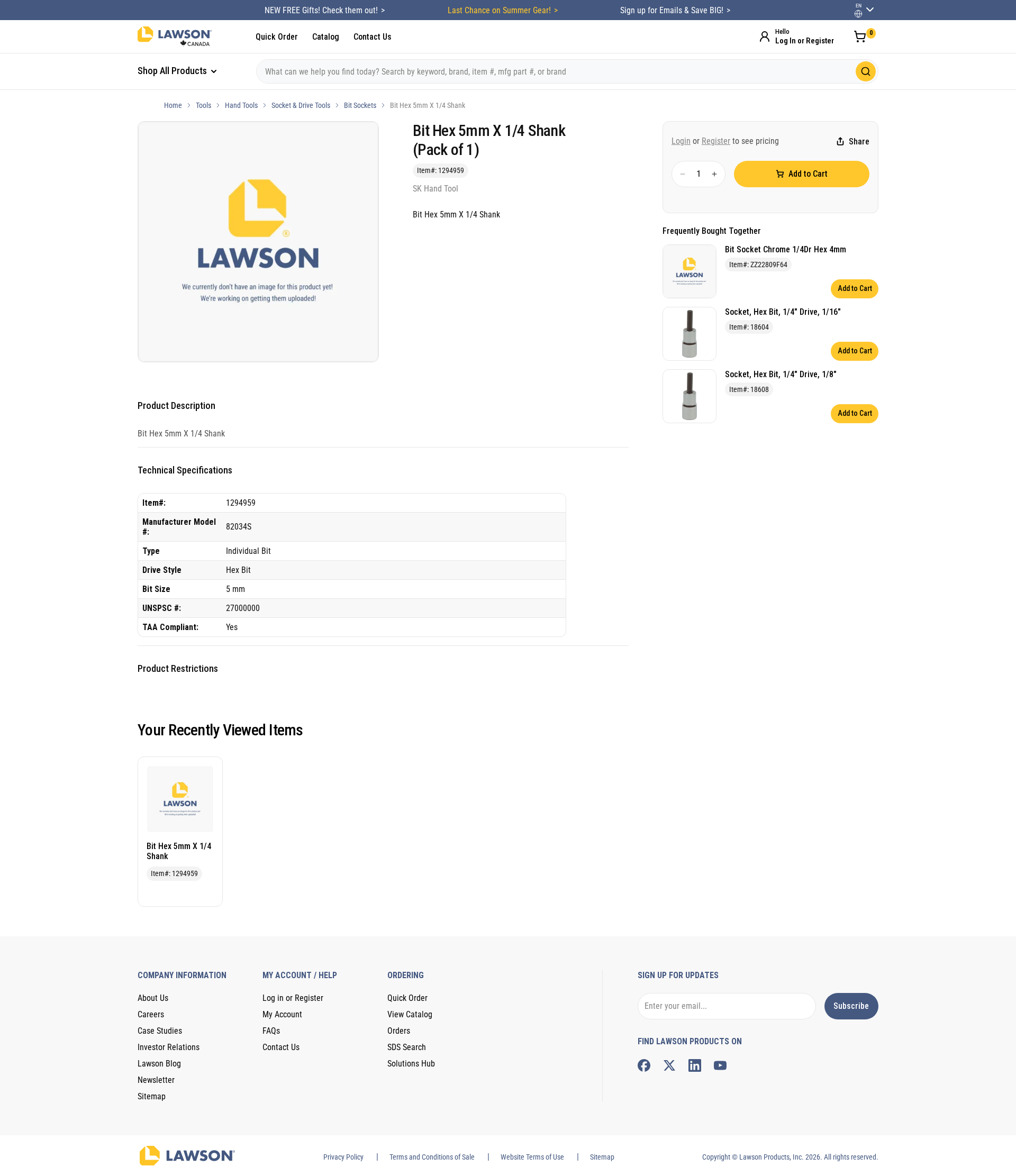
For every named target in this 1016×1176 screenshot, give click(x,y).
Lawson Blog (159, 1064)
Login (681, 141)
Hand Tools (241, 105)
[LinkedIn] (694, 1065)
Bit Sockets (360, 105)
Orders (398, 1031)
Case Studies (160, 1031)
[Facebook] (644, 1065)
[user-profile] (858, 14)
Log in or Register (292, 998)
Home (173, 105)
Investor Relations (168, 1047)
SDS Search (406, 1047)
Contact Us (372, 37)
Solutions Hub (411, 1064)
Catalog (325, 37)
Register (716, 141)
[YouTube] (720, 1065)
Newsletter (156, 1080)
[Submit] (866, 71)
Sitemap (152, 1096)
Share (859, 141)
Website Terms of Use (532, 1157)
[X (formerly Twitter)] (669, 1065)
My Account (282, 1014)
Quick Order (277, 37)
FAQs (271, 1031)
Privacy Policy (343, 1157)
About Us (153, 998)
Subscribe (851, 1006)
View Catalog (409, 1014)
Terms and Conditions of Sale (432, 1157)
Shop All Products (173, 71)
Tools (203, 105)
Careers (151, 1014)
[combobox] (567, 71)
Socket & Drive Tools (300, 105)
